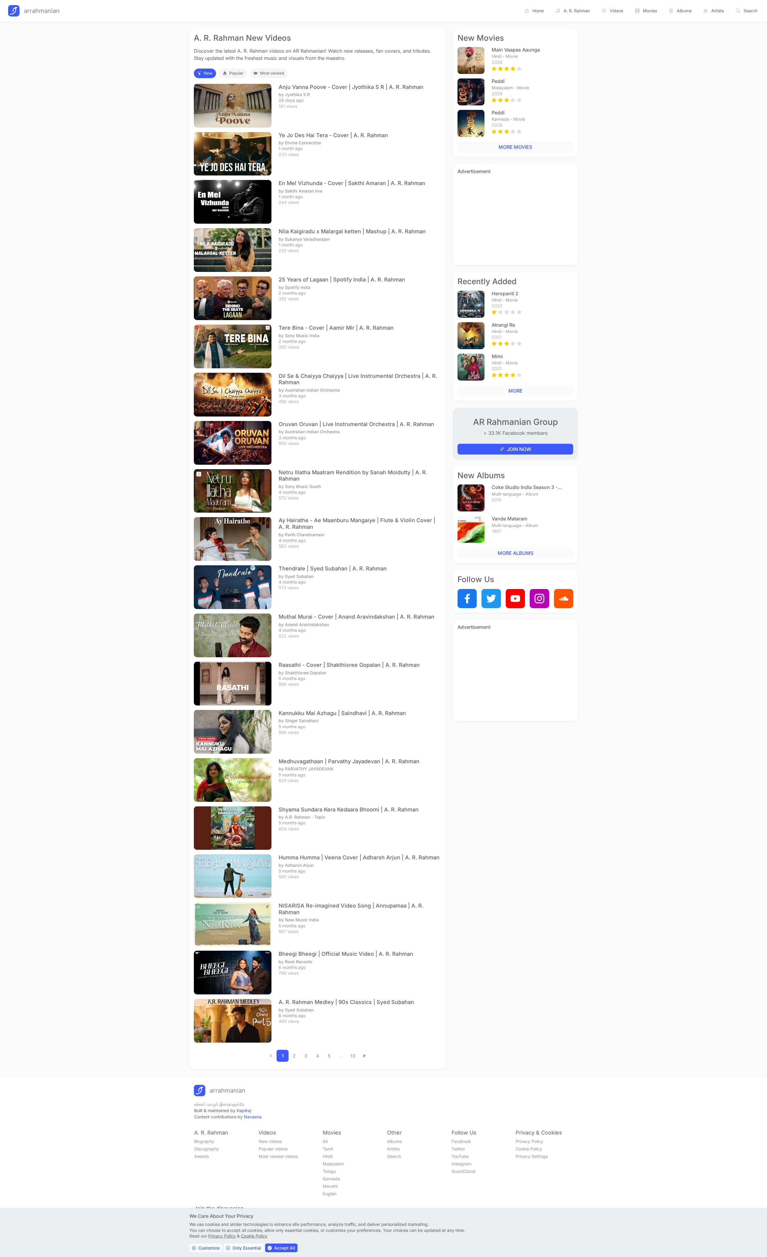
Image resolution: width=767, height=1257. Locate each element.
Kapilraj (244, 1110)
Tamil (328, 1148)
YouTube (460, 1156)
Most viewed (272, 73)
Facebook (461, 1141)
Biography (204, 1141)
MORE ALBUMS (515, 553)
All (325, 1141)
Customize (209, 1247)
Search (750, 10)
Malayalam (333, 1163)
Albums (684, 10)
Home (538, 10)
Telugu (329, 1171)
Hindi (328, 1156)
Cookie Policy (529, 1148)
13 (352, 1056)
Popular (236, 73)
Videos (616, 10)
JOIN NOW (519, 449)
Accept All (284, 1247)
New (208, 73)
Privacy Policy (529, 1141)
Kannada (331, 1178)
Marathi (330, 1186)
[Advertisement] (515, 219)
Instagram (461, 1163)
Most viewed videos (278, 1156)
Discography (206, 1148)
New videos (270, 1141)
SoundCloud (463, 1171)
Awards (201, 1156)
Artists (717, 10)
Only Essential (246, 1247)
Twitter (458, 1148)
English (329, 1193)
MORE (515, 391)
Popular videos (273, 1148)
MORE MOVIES (515, 147)
